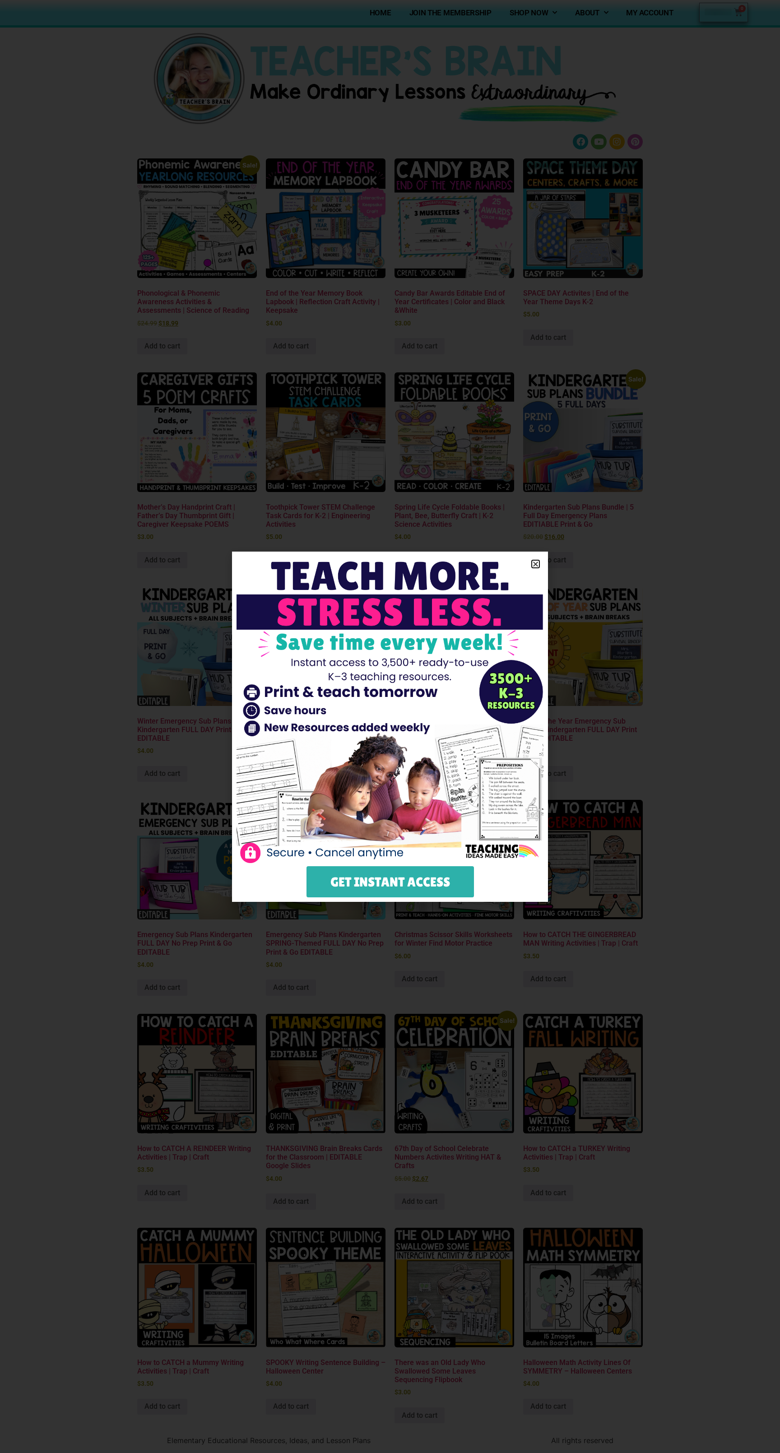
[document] (390, 726)
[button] (535, 564)
